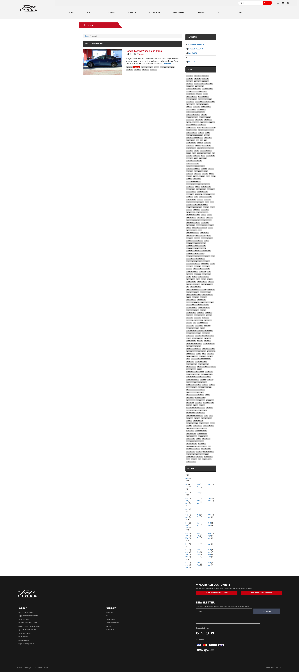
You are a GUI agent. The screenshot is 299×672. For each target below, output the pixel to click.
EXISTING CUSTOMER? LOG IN (217, 593)
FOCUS (211, 225)
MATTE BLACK (191, 313)
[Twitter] (203, 633)
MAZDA (208, 315)
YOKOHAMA (190, 140)
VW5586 (196, 449)
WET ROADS (190, 451)
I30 (209, 271)
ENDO (204, 215)
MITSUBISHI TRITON (193, 115)
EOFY (209, 215)
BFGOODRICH (191, 89)
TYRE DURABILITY (192, 428)
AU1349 (196, 156)
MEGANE (205, 318)
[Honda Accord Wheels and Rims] (102, 62)
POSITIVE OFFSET (208, 349)
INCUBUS (198, 274)
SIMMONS (202, 125)
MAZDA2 (189, 318)
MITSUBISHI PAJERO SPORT (196, 112)
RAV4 (188, 356)
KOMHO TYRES (195, 287)
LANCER (189, 292)
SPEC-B (198, 385)
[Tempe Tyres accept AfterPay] (213, 645)
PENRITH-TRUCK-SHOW (194, 343)
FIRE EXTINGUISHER (193, 220)
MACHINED (201, 300)
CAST (213, 176)
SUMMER (206, 403)
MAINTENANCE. (204, 307)
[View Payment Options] (200, 650)
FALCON (209, 217)
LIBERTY (203, 297)
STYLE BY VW (191, 400)
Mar (198, 503)
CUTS (201, 202)
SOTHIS (210, 379)
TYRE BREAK (197, 426)
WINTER (199, 457)
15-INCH (197, 76)
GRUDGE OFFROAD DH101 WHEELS (198, 251)
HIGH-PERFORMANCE (194, 261)
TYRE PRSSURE (191, 433)
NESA (202, 328)
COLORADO (190, 189)
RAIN (204, 354)
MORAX (189, 323)
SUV (188, 125)
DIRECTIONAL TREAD (200, 205)
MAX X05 (201, 313)
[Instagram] (208, 633)
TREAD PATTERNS (192, 423)
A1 (197, 140)
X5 (199, 459)
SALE (199, 367)
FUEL (200, 230)
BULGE (189, 176)
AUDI (203, 156)
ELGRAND (205, 210)
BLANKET (190, 171)
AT (213, 153)
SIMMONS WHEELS (204, 377)
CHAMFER (197, 179)
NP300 (198, 333)
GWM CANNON (192, 99)
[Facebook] (197, 633)
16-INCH (205, 76)
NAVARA (207, 325)
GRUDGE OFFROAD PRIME (195, 253)
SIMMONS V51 (191, 377)
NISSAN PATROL (205, 117)
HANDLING (190, 259)
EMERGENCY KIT (202, 212)
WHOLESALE (198, 138)
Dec (186, 498)
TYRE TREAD (190, 439)
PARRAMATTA (191, 341)
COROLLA (198, 194)
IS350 (200, 277)
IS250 (194, 277)
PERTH (189, 122)
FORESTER (195, 228)
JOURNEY (196, 284)
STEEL (208, 395)
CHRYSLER (190, 187)
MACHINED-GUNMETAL (194, 305)
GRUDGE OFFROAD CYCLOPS (196, 248)
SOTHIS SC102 (191, 382)
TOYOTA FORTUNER (208, 127)
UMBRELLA (206, 439)
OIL (212, 336)
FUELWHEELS (200, 235)
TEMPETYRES (191, 413)
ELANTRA (197, 210)
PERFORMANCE (209, 343)
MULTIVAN (190, 325)
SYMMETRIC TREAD (193, 408)
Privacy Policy (23, 626)
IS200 (188, 277)
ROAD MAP (195, 359)
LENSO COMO (205, 292)
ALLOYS (144, 67)
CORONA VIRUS (209, 194)
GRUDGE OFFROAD (205, 99)
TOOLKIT (189, 418)
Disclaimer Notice (34, 626)
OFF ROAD (206, 333)
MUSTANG (199, 325)
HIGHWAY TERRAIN (193, 264)
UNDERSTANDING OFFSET (195, 441)
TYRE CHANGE (208, 426)
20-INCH (145, 70)
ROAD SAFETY (205, 359)
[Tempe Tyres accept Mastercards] (205, 645)
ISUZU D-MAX (209, 102)
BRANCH (198, 174)
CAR (208, 176)
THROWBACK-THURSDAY (194, 415)
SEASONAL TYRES (192, 372)
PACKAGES (208, 120)
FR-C (210, 228)
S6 (196, 364)
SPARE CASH (202, 382)
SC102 (200, 369)
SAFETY (205, 364)
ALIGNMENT (199, 86)
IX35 (198, 279)
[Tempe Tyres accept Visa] (199, 645)
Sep (198, 484)
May (209, 484)
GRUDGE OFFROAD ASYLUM (196, 246)
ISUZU (206, 277)
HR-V (195, 269)
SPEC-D (205, 385)
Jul (186, 501)
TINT (205, 415)
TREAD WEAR (204, 423)
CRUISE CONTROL (205, 197)
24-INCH (205, 81)
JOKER (189, 284)
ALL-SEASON (201, 148)
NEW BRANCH (191, 331)
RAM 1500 (203, 122)
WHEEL (206, 135)
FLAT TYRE (205, 223)
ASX (194, 153)
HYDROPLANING (192, 271)
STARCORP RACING (204, 387)
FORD (205, 94)
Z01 (209, 459)
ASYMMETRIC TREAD (204, 153)
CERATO (189, 179)
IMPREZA (190, 274)
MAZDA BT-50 (191, 109)
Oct (186, 484)
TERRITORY (200, 413)
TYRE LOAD (190, 431)
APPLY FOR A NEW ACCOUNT (261, 593)
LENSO (196, 292)
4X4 (211, 84)
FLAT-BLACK (191, 225)
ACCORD (137, 67)
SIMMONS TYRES (206, 374)
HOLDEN (189, 266)
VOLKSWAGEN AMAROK (194, 135)
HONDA (129, 67)
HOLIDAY (197, 266)
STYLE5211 (200, 400)
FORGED (204, 228)
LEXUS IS (196, 297)
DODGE (206, 207)
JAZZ (199, 282)
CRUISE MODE (191, 199)
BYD (199, 89)
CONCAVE (211, 189)
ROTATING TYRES (201, 361)
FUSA (209, 235)
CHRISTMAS (190, 94)
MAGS (156, 67)
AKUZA (197, 145)
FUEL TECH (190, 235)
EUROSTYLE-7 (191, 217)
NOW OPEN (190, 333)
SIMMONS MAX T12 (193, 374)
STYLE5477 (210, 400)
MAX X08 (209, 313)
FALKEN (198, 94)
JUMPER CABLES (207, 284)
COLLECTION (205, 187)
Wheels (141, 54)
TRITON (201, 133)
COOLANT (190, 194)
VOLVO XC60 (202, 446)
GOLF (206, 241)
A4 (205, 140)
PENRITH (207, 341)
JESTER (210, 282)
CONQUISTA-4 (191, 192)
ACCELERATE (191, 143)
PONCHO (197, 346)
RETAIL (210, 356)
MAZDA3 (197, 318)
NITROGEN (190, 120)
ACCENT (200, 143)
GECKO (197, 238)
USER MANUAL (191, 444)
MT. (195, 323)
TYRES (208, 133)
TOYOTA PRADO (192, 133)
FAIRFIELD (201, 217)
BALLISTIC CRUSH (192, 163)
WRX (188, 459)
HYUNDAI (203, 271)
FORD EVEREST (191, 97)
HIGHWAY (206, 261)
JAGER (209, 279)
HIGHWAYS (204, 264)
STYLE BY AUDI (200, 397)
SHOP (202, 372)
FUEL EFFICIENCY (192, 233)
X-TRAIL (193, 459)
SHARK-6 (194, 125)
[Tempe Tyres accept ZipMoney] (221, 645)
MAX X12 (189, 315)
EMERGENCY (191, 212)
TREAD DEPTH (198, 421)
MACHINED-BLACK (207, 302)
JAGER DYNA (191, 282)
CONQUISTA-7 (202, 192)
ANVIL (196, 151)
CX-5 (207, 202)
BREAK (205, 174)
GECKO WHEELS (207, 238)
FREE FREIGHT (191, 230)
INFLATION (199, 102)
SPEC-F (212, 385)
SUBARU (198, 403)
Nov (186, 492)
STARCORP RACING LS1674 (195, 390)
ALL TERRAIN (191, 148)
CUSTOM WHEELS (192, 202)
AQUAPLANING (206, 151)
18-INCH (129, 70)
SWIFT (196, 405)
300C (196, 84)
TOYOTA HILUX (191, 130)
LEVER (189, 297)
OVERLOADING (197, 338)
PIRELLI (195, 122)
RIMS (150, 67)
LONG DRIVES (191, 300)
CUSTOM (207, 199)
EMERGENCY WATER (193, 215)
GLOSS (189, 241)
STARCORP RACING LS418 (195, 392)
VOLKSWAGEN (191, 446)
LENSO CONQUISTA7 (193, 295)
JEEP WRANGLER (202, 104)
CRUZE (200, 199)
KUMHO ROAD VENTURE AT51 (196, 289)
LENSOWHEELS (207, 295)
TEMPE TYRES (191, 127)
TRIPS (212, 423)
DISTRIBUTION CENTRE (194, 207)
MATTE (203, 310)
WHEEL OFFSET (208, 451)
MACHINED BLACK (193, 302)
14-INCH (189, 76)
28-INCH (189, 84)
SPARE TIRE (190, 385)
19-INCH (137, 70)
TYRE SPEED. (203, 436)
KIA (188, 287)
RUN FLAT (190, 364)
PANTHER (208, 338)
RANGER (212, 122)
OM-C (188, 338)
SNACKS (203, 379)
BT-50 (211, 174)
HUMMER (206, 269)
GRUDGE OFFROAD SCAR (195, 256)
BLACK (211, 169)
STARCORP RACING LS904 (195, 395)
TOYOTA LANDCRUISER (205, 130)
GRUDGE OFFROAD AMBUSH (196, 243)
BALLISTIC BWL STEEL (194, 161)
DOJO (213, 207)
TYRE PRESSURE (201, 431)
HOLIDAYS (206, 266)
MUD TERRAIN (202, 323)
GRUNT (207, 256)
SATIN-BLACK (191, 369)
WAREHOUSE (205, 449)
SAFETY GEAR (191, 367)
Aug (198, 515)
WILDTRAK (208, 138)
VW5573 (189, 449)
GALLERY (190, 238)
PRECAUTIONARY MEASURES (196, 351)
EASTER (189, 210)
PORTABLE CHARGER (193, 349)
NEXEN (204, 115)
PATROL (199, 341)
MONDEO (208, 320)
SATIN (213, 367)
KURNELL (211, 289)
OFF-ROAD (190, 336)
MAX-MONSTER (199, 315)
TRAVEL (189, 421)
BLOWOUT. (198, 171)
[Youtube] (212, 633)
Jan (198, 487)
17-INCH (171, 67)
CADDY (195, 176)
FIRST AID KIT (206, 220)
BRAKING (190, 174)
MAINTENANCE (192, 307)
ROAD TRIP (190, 361)
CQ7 (196, 197)
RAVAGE (195, 356)
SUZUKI (189, 405)
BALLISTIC (202, 158)
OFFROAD (199, 120)
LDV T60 (196, 107)
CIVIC (197, 187)
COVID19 (189, 197)
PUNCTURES (190, 354)
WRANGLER (208, 457)
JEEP (204, 282)
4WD (201, 84)
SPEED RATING (191, 387)
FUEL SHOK (204, 233)
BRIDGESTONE (207, 89)
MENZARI (190, 320)
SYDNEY (202, 405)
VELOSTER (201, 444)
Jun (198, 501)
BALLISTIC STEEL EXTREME (195, 166)
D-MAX (189, 205)
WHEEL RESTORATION (194, 454)
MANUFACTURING (193, 310)
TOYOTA (196, 418)
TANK (203, 408)
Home (87, 36)
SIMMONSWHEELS (193, 379)
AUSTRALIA (210, 156)
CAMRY (202, 176)
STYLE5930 (190, 403)
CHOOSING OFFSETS (193, 181)
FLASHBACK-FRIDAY (193, 223)
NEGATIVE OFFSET (193, 328)
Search (267, 3)
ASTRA (189, 153)
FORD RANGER (203, 97)
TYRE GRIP (203, 428)
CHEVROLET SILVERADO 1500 (196, 91)
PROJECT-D (211, 351)
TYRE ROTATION (192, 436)
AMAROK (189, 151)
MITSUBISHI (202, 109)
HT (200, 269)
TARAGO (209, 408)
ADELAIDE (190, 145)
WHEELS (163, 67)
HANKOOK (190, 102)
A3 (201, 140)
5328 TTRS (190, 86)
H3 (213, 256)
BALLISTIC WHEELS (193, 169)
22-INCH (153, 70)
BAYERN (204, 169)
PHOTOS (189, 346)
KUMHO (189, 107)
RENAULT (203, 356)
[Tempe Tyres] (29, 8)
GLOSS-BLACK (198, 241)
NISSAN (200, 331)
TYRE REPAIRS (202, 433)
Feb (186, 478)
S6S (200, 364)
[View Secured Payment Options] (209, 650)
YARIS (204, 459)
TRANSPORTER (206, 418)
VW (210, 446)
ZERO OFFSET (191, 462)
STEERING (190, 397)
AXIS (195, 158)
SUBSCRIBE (267, 611)
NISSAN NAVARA (192, 117)
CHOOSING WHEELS (193, 184)
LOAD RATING (205, 107)
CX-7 (212, 202)
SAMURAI (206, 367)
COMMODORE (201, 189)
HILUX (212, 264)
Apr (186, 487)
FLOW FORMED (202, 225)
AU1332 (189, 156)
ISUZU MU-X (190, 104)
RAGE (198, 354)
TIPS (198, 127)
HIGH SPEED (200, 259)
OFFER (198, 336)
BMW (206, 171)
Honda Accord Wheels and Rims (144, 51)
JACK (203, 279)
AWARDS (189, 158)
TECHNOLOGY (191, 410)
